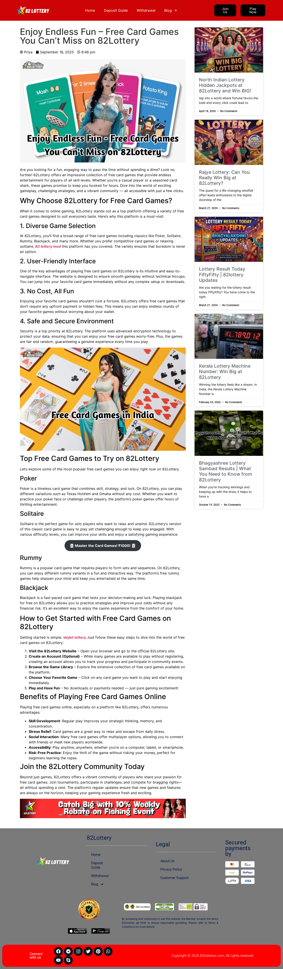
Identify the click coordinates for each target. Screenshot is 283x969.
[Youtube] (58, 960)
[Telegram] (68, 951)
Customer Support (174, 878)
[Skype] (68, 960)
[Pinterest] (98, 951)
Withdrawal (146, 10)
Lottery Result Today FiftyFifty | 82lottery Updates (222, 274)
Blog (168, 10)
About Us (167, 861)
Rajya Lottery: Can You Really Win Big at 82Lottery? (224, 177)
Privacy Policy (171, 869)
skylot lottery (74, 637)
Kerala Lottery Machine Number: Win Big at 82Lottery (224, 371)
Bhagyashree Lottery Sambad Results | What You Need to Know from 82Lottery (225, 471)
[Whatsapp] (108, 951)
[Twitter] (88, 951)
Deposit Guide (116, 10)
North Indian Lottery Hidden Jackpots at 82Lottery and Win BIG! (225, 85)
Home (90, 10)
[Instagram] (78, 951)
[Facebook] (58, 951)
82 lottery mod (48, 246)
